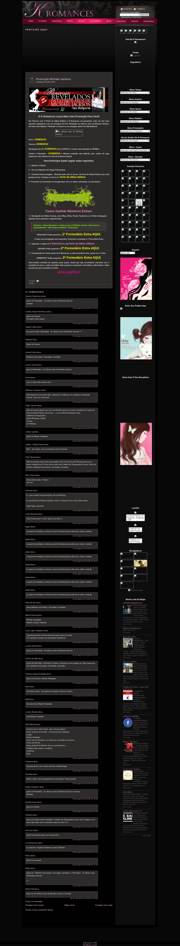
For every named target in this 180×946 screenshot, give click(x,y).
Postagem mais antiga (103, 905)
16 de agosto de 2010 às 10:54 (85, 510)
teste (125, 630)
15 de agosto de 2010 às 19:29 (85, 336)
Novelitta (28, 774)
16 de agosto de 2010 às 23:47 (85, 655)
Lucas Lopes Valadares (34, 631)
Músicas (81, 21)
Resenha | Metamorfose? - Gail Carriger (140, 641)
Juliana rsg (29, 432)
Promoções (148, 21)
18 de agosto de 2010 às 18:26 (85, 799)
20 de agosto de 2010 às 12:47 (85, 852)
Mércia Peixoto (31, 615)
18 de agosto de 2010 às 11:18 (85, 721)
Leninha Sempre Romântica (36, 312)
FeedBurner (136, 17)
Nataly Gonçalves (32, 787)
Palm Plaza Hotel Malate (132, 794)
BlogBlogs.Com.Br (90, 945)
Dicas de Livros (129, 637)
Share (31, 283)
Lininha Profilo (30, 352)
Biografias (56, 21)
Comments (141, 9)
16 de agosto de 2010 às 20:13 (85, 536)
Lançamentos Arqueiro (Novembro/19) (138, 693)
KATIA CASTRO (31, 659)
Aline (27, 687)
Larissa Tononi (31, 365)
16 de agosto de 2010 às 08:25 (85, 487)
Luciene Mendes (31, 712)
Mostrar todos (146, 835)
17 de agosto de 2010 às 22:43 (85, 696)
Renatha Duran (31, 802)
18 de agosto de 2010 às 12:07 (85, 758)
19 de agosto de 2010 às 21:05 (85, 827)
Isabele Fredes (31, 327)
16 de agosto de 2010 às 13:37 (85, 523)
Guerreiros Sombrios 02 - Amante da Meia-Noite (141, 746)
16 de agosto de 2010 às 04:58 (85, 453)
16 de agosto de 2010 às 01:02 (85, 441)
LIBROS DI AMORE (131, 716)
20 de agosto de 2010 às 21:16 (85, 865)
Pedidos (134, 21)
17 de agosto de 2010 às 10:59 (85, 670)
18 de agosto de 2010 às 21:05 (85, 811)
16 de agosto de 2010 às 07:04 (85, 472)
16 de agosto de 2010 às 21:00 (85, 612)
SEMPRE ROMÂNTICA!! (132, 603)
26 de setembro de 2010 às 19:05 (84, 898)
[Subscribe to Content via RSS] (122, 9)
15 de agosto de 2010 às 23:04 (85, 387)
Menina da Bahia (130, 662)
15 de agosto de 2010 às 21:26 (85, 361)
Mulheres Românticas (132, 628)
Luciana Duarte (31, 646)
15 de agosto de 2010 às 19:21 (85, 323)
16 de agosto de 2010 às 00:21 (85, 402)
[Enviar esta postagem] (37, 281)
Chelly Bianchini (31, 514)
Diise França (30, 475)
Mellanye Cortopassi (33, 390)
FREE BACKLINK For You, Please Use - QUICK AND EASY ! (141, 815)
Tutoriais (42, 21)
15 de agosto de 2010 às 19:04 (85, 308)
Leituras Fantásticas (33, 296)
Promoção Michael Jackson (53, 79)
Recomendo (95, 21)
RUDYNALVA (30, 725)
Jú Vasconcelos (31, 843)
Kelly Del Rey (30, 603)
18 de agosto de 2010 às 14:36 (85, 771)
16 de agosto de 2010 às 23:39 (85, 642)
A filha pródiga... (139, 771)
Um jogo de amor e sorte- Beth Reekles (140, 665)
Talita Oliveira (30, 457)
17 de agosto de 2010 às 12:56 (85, 683)
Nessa (27, 856)
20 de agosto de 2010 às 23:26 (85, 885)
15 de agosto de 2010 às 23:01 (85, 374)
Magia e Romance (130, 742)
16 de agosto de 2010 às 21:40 (85, 627)
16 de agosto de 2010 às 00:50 (85, 428)
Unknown (28, 491)
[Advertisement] (135, 367)
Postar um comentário (33, 901)
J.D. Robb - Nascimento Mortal (140, 720)
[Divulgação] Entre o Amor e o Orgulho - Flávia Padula (140, 607)
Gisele (27, 378)
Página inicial (69, 905)
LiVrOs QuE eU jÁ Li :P (132, 811)
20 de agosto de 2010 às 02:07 (85, 839)
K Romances (87, 943)
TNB (95, 943)
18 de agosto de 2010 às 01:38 (85, 708)
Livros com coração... (132, 769)
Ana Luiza (29, 830)
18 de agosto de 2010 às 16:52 (85, 783)
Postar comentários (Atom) (42, 910)
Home (30, 21)
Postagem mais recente (34, 905)
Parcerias (121, 21)
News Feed (127, 9)
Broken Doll (29, 889)
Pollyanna (29, 762)
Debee (27, 868)
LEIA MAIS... (128, 792)
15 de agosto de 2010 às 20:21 (85, 349)
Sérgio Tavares (31, 406)
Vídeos (70, 21)
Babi (27, 699)
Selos (108, 21)
